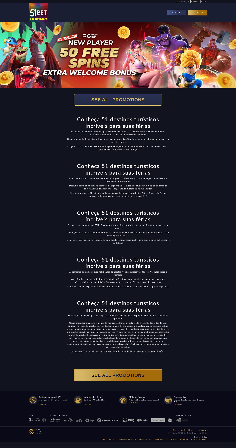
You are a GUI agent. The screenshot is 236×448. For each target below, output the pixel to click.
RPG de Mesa (171, 439)
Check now (87, 404)
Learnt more (178, 404)
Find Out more (133, 403)
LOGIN (176, 12)
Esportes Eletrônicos (127, 439)
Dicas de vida (145, 439)
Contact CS (42, 404)
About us (203, 430)
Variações (158, 439)
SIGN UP (197, 12)
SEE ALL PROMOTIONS (118, 99)
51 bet (204, 433)
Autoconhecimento (199, 439)
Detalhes (184, 439)
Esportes (111, 439)
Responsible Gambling (183, 430)
